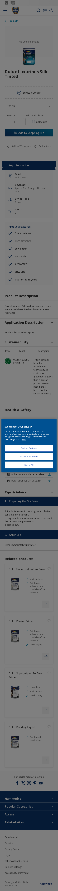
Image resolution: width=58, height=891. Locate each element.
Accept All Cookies (29, 456)
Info (24, 439)
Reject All (29, 465)
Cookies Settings (29, 448)
